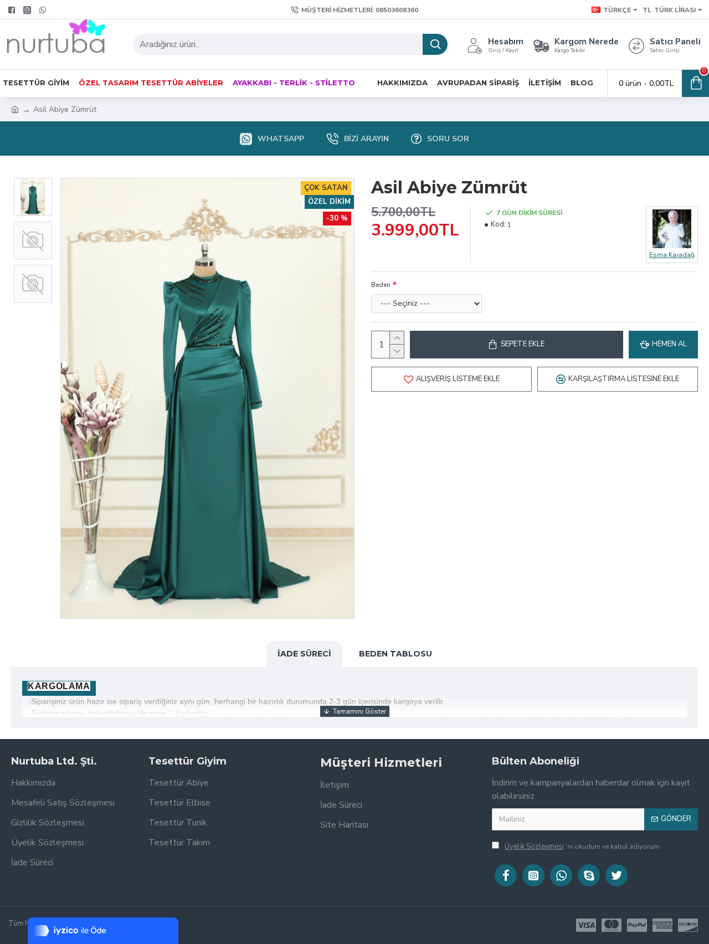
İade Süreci (304, 654)
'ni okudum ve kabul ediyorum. (583, 846)
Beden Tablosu (395, 654)
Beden (381, 284)
